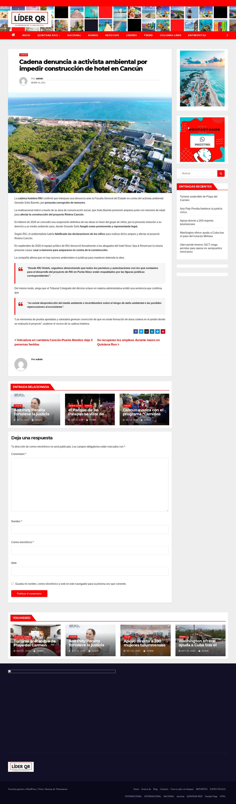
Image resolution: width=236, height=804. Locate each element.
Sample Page (211, 796)
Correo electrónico (22, 542)
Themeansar (61, 789)
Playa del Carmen (23, 637)
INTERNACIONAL (133, 796)
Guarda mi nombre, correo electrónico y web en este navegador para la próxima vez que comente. (70, 583)
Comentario (18, 454)
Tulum (127, 637)
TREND (148, 35)
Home (136, 789)
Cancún (23, 55)
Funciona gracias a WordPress (22, 789)
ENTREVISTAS (197, 35)
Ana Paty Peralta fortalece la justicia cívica (31, 414)
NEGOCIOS (112, 35)
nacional (180, 796)
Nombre (16, 521)
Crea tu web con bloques (182, 789)
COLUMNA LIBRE (170, 35)
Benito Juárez (75, 406)
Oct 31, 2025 (23, 651)
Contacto (164, 789)
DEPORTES (202, 789)
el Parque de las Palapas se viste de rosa (86, 414)
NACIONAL (74, 35)
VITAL (223, 796)
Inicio (26, 35)
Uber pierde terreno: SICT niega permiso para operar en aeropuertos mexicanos (201, 248)
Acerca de (146, 789)
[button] (227, 35)
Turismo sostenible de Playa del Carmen (35, 643)
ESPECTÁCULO (218, 789)
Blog (155, 789)
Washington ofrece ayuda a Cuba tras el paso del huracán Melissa (198, 647)
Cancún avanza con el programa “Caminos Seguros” (143, 414)
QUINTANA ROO (47, 35)
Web (14, 563)
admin (39, 78)
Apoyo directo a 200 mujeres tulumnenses (144, 643)
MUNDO (93, 35)
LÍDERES (131, 35)
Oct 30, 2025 (188, 651)
